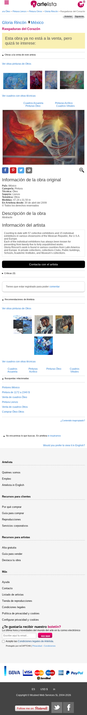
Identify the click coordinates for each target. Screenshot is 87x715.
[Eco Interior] (15, 81)
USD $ (44, 689)
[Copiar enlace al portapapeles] (29, 170)
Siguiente (79, 16)
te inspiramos (54, 435)
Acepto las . (30, 641)
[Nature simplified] (22, 324)
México (37, 22)
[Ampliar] (81, 171)
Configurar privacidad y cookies (20, 619)
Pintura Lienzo (20, 11)
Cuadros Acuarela (33, 103)
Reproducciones (11, 519)
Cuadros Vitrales (65, 106)
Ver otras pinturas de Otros (16, 63)
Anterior (68, 16)
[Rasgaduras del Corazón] (43, 137)
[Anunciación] (51, 80)
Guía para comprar (13, 513)
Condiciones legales (13, 607)
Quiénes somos (11, 472)
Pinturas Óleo (32, 106)
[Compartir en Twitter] (21, 170)
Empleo (6, 478)
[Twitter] (56, 707)
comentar (54, 286)
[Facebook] (68, 707)
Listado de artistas (13, 594)
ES (33, 689)
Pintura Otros (35, 11)
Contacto (7, 588)
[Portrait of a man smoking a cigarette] (44, 324)
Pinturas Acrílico (64, 103)
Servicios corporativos (15, 525)
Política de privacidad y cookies (20, 613)
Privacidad (37, 646)
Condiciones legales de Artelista (35, 641)
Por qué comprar (11, 506)
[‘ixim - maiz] (72, 80)
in (54, 689)
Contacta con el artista (43, 264)
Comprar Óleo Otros (13, 411)
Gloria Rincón (51, 11)
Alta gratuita (9, 547)
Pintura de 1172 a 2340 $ (16, 392)
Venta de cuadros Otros (15, 407)
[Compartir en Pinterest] (13, 170)
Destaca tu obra (11, 560)
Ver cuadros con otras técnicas (19, 95)
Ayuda (6, 582)
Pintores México (11, 387)
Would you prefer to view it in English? (64, 445)
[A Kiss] (64, 324)
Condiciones (49, 646)
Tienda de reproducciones (17, 600)
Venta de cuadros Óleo (14, 397)
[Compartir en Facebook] (5, 170)
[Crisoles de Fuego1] (36, 80)
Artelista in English (13, 485)
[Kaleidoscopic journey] (43, 345)
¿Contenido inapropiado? (72, 420)
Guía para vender (12, 553)
